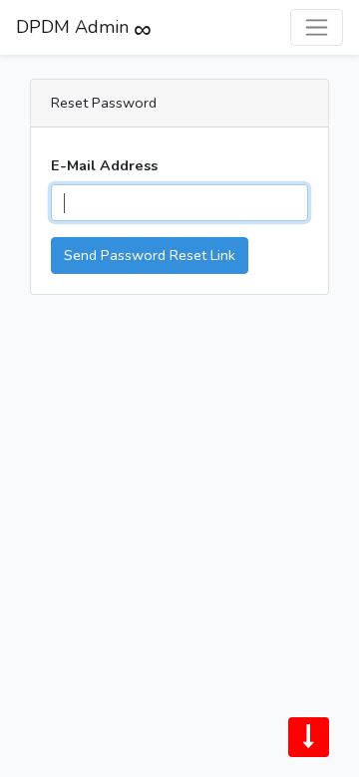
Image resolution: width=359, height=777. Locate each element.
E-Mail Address (104, 165)
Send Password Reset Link (149, 255)
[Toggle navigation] (316, 27)
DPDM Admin (72, 30)
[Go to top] (308, 737)
